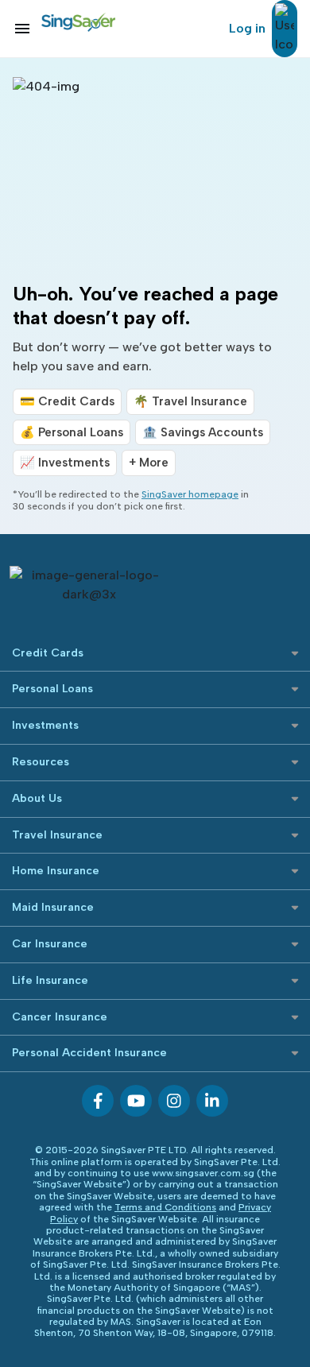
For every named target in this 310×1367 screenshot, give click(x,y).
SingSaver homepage (189, 494)
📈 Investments (65, 462)
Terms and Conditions (165, 1207)
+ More (149, 462)
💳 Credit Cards (67, 401)
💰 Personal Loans (71, 432)
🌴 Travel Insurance (190, 401)
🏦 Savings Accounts (202, 432)
